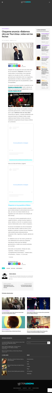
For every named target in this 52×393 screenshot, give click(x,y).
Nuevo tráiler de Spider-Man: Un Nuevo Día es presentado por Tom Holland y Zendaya (45, 48)
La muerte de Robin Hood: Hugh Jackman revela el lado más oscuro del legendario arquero (45, 37)
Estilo (28, 363)
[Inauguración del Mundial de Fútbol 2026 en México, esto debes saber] (38, 81)
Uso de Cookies (35, 388)
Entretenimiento (5, 28)
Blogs (28, 368)
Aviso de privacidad (17, 388)
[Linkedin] (17, 66)
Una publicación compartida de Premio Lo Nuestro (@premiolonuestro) (27, 159)
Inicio (30, 388)
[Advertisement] (26, 16)
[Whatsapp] (14, 66)
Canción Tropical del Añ (14, 90)
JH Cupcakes (29, 371)
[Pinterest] (19, 66)
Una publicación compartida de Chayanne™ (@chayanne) (23, 201)
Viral (28, 361)
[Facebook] (9, 66)
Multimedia (29, 373)
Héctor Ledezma (5, 40)
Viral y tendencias (44, 67)
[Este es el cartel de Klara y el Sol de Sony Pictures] (38, 58)
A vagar (28, 366)
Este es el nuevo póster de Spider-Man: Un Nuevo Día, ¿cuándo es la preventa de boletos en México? (45, 71)
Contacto (25, 388)
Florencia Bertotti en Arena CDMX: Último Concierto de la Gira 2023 (9, 286)
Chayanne (8, 268)
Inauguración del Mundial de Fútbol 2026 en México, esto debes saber (45, 84)
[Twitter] (12, 66)
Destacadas (13, 268)
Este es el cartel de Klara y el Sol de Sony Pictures (45, 59)
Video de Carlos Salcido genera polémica (16, 371)
